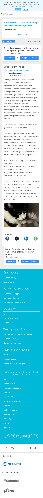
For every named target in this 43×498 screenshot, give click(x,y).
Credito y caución (9, 359)
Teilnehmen (21, 34)
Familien (6, 405)
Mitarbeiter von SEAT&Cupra (14, 363)
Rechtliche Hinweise (10, 318)
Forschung (7, 418)
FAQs (5, 314)
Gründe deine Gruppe (11, 294)
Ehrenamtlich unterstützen (13, 343)
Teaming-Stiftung (9, 278)
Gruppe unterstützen (29, 57)
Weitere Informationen (26, 6)
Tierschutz (7, 392)
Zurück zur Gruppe (8, 41)
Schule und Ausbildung (11, 401)
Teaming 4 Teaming (10, 339)
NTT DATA (7, 355)
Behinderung (8, 397)
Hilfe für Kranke (9, 384)
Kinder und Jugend (10, 410)
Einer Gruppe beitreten (11, 298)
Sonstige (6, 427)
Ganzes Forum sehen (34, 41)
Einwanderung (8, 414)
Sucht (5, 379)
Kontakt (6, 323)
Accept (18, 9)
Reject (26, 9)
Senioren (6, 423)
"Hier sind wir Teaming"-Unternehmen (17, 334)
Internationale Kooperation (13, 388)
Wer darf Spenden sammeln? (14, 302)
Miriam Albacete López (19, 70)
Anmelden (9, 57)
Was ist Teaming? (10, 282)
